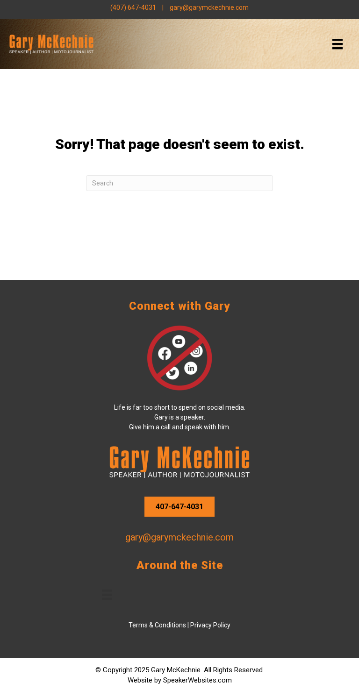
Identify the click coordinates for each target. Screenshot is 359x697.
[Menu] (337, 44)
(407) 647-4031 (133, 7)
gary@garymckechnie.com (209, 7)
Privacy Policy (210, 625)
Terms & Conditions (157, 625)
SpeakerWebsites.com (197, 680)
